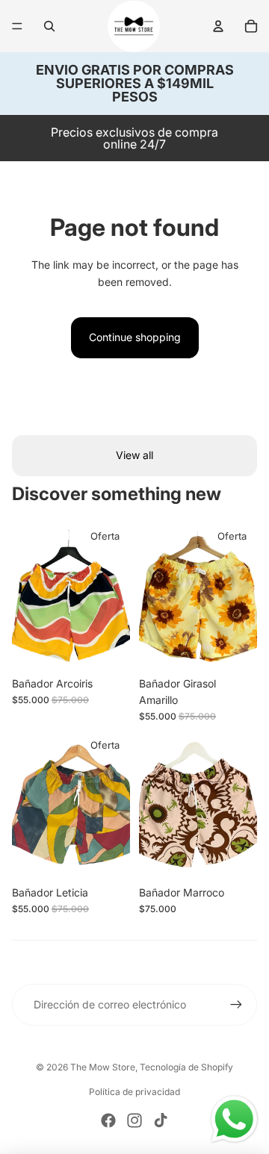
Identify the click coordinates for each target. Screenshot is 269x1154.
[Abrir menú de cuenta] (218, 26)
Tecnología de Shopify (186, 1067)
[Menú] (17, 26)
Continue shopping (135, 337)
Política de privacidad (134, 1091)
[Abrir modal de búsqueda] (49, 26)
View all (134, 455)
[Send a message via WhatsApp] (234, 1119)
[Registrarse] (236, 1005)
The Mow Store (102, 1067)
